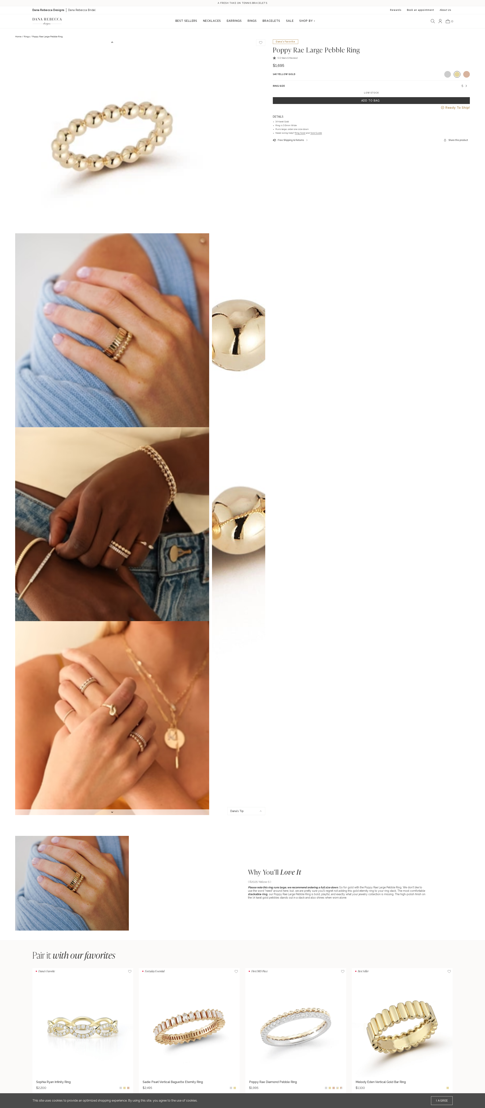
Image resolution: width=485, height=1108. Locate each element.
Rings (27, 36)
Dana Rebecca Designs (48, 10)
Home (18, 36)
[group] (82, 1031)
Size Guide (316, 133)
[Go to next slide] (112, 812)
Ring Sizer (300, 133)
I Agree (442, 1100)
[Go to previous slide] (112, 42)
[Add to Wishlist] (129, 971)
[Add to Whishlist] (260, 42)
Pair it (73, 954)
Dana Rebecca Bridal (82, 10)
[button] (285, 58)
